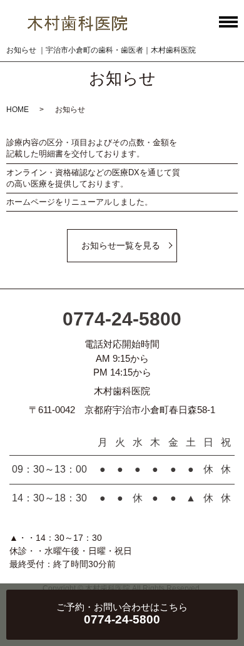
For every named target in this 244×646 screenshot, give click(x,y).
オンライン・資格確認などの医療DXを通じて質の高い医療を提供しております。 (93, 178)
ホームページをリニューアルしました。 (79, 202)
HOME (17, 109)
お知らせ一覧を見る (120, 245)
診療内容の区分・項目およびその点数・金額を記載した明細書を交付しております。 (91, 148)
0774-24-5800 (122, 319)
